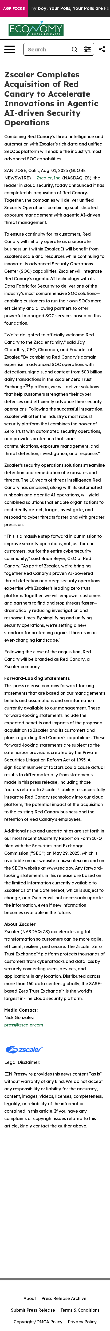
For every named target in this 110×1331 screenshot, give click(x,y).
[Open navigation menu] (9, 49)
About (29, 1298)
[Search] (74, 49)
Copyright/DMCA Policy (38, 1321)
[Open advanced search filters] (87, 49)
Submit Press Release (33, 1310)
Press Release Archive (64, 1298)
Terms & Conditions (79, 1310)
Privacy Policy (82, 1321)
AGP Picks (14, 8)
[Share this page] (102, 49)
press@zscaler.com (23, 1025)
